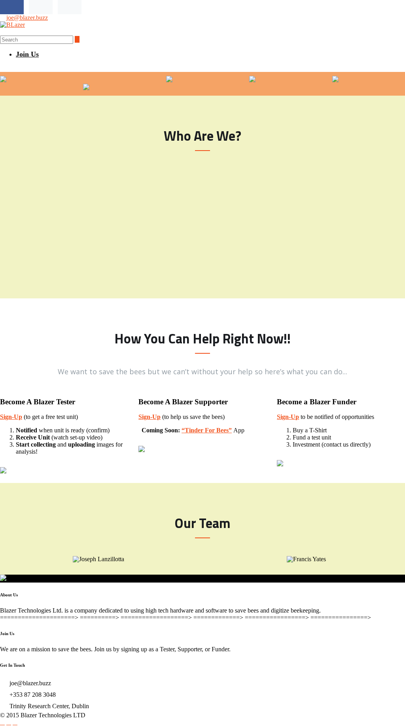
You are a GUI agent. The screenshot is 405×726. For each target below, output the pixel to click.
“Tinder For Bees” (207, 430)
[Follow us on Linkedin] (69, 7)
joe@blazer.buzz (27, 17)
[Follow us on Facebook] (12, 7)
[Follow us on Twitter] (41, 7)
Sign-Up (11, 416)
